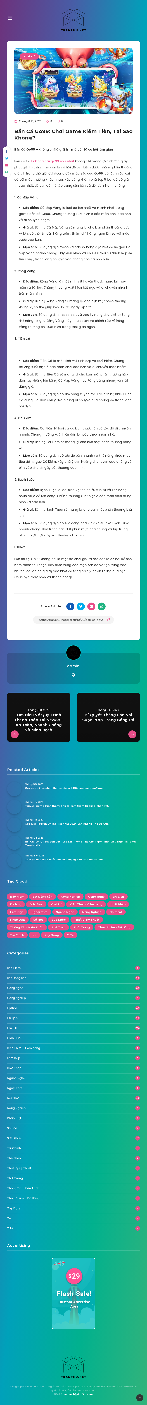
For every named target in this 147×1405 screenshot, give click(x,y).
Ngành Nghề (65, 912)
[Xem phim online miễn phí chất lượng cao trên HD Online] (14, 860)
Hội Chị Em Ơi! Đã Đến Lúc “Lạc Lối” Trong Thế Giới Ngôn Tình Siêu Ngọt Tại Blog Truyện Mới (80, 843)
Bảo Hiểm (17, 896)
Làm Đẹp (16, 912)
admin (73, 666)
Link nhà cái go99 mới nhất (52, 161)
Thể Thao (58, 927)
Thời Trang (82, 927)
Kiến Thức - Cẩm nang (86, 904)
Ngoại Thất (40, 912)
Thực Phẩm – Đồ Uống (23, 1198)
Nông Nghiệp (91, 912)
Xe (34, 935)
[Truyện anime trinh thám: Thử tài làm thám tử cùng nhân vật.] (14, 807)
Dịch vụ (15, 904)
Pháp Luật (17, 919)
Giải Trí (29, 56)
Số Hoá (38, 919)
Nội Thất (116, 912)
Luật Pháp (118, 904)
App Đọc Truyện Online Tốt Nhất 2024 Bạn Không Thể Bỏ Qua (67, 823)
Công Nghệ (96, 896)
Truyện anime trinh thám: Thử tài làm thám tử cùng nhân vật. (67, 805)
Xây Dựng (52, 935)
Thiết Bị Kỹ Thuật (86, 919)
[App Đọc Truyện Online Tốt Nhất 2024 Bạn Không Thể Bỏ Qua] (14, 825)
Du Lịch (118, 896)
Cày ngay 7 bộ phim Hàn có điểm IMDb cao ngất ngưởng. (64, 788)
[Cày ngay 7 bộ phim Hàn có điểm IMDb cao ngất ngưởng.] (14, 789)
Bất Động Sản (42, 896)
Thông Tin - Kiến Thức (26, 927)
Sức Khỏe (59, 919)
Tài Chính (17, 935)
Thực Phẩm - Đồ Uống (114, 927)
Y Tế (70, 935)
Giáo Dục (36, 904)
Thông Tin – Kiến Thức (23, 1188)
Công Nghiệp (70, 896)
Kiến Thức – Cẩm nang (23, 1048)
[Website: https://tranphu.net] (73, 675)
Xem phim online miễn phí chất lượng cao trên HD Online (64, 859)
